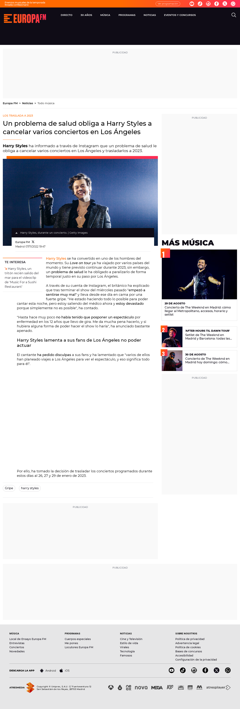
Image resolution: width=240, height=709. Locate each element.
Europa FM (10, 103)
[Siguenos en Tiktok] (200, 3)
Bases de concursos (188, 651)
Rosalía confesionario (17, 4)
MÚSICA (105, 14)
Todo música (46, 103)
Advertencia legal (187, 643)
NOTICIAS (150, 14)
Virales (124, 647)
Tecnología (127, 651)
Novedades (17, 651)
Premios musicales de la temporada (25, 2)
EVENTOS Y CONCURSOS (180, 14)
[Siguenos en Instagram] (208, 3)
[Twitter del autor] (33, 242)
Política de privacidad (190, 639)
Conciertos (16, 647)
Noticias (28, 103)
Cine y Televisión (131, 639)
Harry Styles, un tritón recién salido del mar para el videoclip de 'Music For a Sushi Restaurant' (22, 277)
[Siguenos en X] (216, 672)
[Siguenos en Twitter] (225, 3)
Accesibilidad (184, 655)
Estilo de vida (129, 643)
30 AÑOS (86, 14)
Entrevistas (16, 643)
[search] (234, 15)
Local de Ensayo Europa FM (27, 639)
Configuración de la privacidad (196, 659)
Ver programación (168, 3)
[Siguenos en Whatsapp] (233, 3)
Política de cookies (188, 647)
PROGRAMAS (126, 14)
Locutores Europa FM (79, 647)
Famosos (126, 655)
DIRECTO (66, 14)
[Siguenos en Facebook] (216, 3)
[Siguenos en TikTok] (183, 672)
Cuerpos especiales (78, 639)
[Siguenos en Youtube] (192, 3)
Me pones (71, 643)
